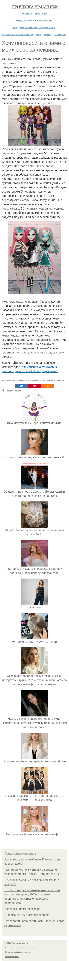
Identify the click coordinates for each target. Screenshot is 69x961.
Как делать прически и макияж (34, 27)
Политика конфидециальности (18, 952)
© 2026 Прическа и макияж (16, 943)
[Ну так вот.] (34, 603)
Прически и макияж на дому (21, 34)
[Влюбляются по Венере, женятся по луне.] (34, 419)
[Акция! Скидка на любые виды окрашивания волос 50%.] (34, 526)
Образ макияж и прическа (52, 380)
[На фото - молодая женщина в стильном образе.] (34, 757)
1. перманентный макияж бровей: (26, 914)
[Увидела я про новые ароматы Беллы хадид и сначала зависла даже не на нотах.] (34, 487)
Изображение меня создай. (22, 908)
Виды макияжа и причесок (33, 20)
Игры (47, 34)
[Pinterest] (34, 386)
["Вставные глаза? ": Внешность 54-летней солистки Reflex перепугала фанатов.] (34, 564)
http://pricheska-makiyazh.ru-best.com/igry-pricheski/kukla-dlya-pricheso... (30, 369)
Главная (26, 13)
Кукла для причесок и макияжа (25, 380)
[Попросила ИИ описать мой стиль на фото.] (34, 830)
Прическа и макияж (35, 7)
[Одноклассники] (47, 386)
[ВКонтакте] (21, 386)
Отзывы (60, 34)
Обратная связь (12, 956)
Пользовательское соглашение (28, 948)
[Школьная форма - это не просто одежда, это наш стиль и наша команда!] (34, 791)
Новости (41, 13)
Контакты (9, 948)
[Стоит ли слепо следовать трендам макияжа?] (34, 453)
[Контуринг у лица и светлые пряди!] (34, 637)
